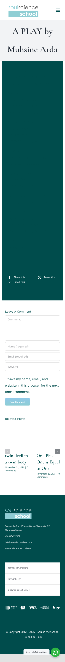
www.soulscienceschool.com (18, 548)
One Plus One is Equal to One (48, 462)
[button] (7, 451)
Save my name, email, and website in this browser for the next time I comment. (32, 385)
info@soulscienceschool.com (18, 542)
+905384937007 (12, 536)
